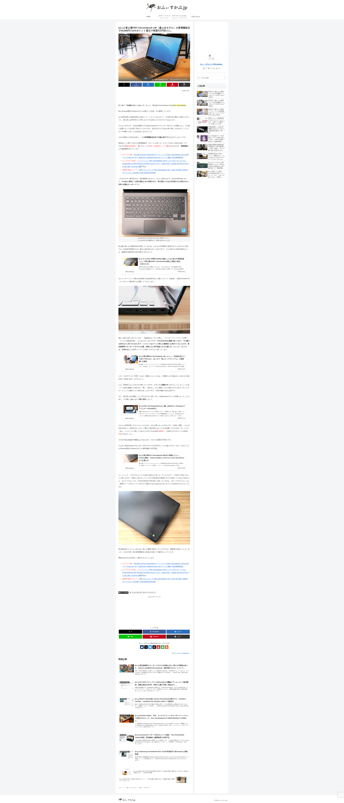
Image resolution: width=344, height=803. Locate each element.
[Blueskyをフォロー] (150, 647)
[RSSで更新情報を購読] (166, 647)
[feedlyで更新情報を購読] (162, 647)
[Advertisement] (154, 97)
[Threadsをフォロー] (154, 647)
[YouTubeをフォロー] (158, 647)
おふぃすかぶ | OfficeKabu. (211, 64)
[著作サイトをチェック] (142, 647)
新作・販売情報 (124, 592)
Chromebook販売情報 (136, 592)
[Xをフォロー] (146, 647)
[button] (184, 85)
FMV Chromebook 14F (150, 592)
